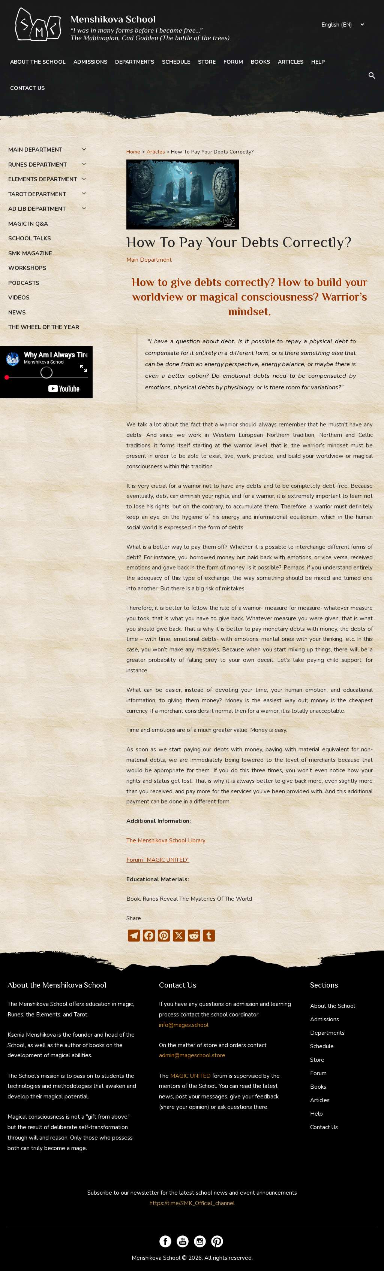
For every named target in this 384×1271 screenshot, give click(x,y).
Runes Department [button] (37, 164)
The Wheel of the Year (43, 327)
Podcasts (23, 283)
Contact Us (27, 88)
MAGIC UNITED (190, 1076)
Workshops (27, 268)
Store (207, 62)
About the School (38, 62)
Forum (233, 62)
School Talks (29, 238)
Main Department (149, 260)
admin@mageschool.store (192, 1055)
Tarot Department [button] (37, 194)
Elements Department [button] (42, 179)
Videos (19, 297)
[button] (372, 75)
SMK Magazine (30, 253)
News (17, 312)
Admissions (90, 62)
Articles (290, 62)
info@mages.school (183, 1025)
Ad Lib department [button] (37, 209)
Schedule (176, 62)
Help (318, 62)
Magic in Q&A (28, 224)
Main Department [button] (35, 149)
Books (260, 62)
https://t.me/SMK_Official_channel (192, 1203)
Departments (134, 62)
